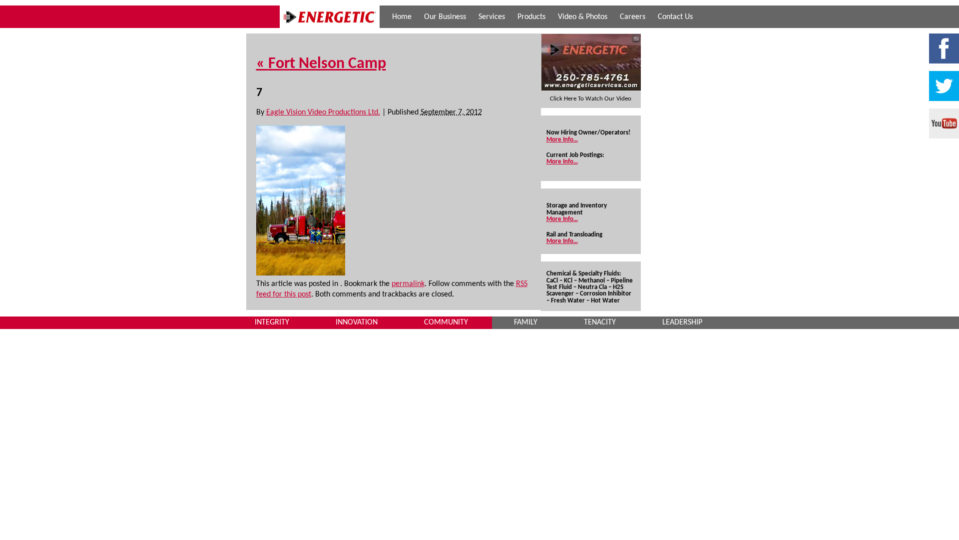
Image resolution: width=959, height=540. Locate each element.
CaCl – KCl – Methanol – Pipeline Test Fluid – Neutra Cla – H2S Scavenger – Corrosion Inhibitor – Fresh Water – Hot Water (589, 291)
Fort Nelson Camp (321, 64)
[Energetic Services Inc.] (330, 26)
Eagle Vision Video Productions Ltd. (323, 112)
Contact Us (675, 17)
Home (402, 17)
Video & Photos (582, 17)
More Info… (562, 139)
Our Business (445, 17)
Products (531, 17)
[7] (300, 274)
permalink (408, 284)
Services (492, 17)
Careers (632, 17)
